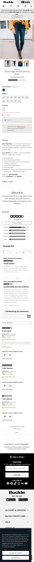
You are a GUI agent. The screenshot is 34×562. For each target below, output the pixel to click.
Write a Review (17, 223)
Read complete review (11, 305)
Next (17, 432)
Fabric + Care (7, 182)
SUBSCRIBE (17, 475)
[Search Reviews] (28, 316)
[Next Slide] (20, 16)
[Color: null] (4, 90)
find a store (18, 457)
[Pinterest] (11, 483)
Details (5, 140)
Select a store (21, 127)
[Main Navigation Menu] (31, 6)
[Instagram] (19, 483)
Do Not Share (15, 557)
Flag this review (7, 358)
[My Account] (3, 6)
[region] (15, 545)
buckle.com (25, 534)
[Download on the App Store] (11, 499)
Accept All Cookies (15, 553)
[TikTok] (15, 483)
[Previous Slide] (13, 16)
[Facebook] (8, 483)
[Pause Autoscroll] (17, 16)
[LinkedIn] (22, 483)
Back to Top (17, 429)
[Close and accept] (29, 531)
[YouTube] (26, 483)
